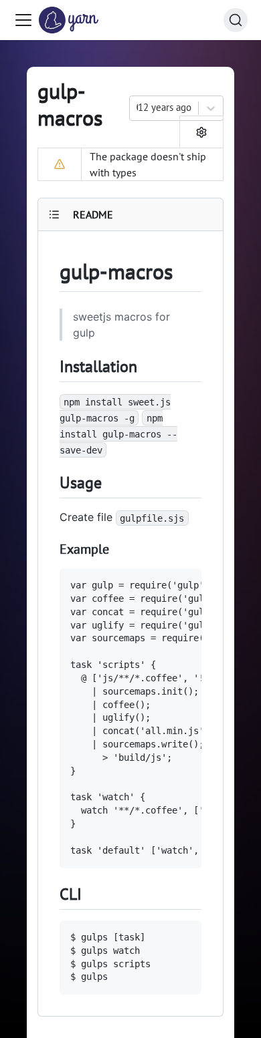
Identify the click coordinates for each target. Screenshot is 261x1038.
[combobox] (138, 108)
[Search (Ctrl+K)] (236, 20)
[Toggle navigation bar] (23, 20)
